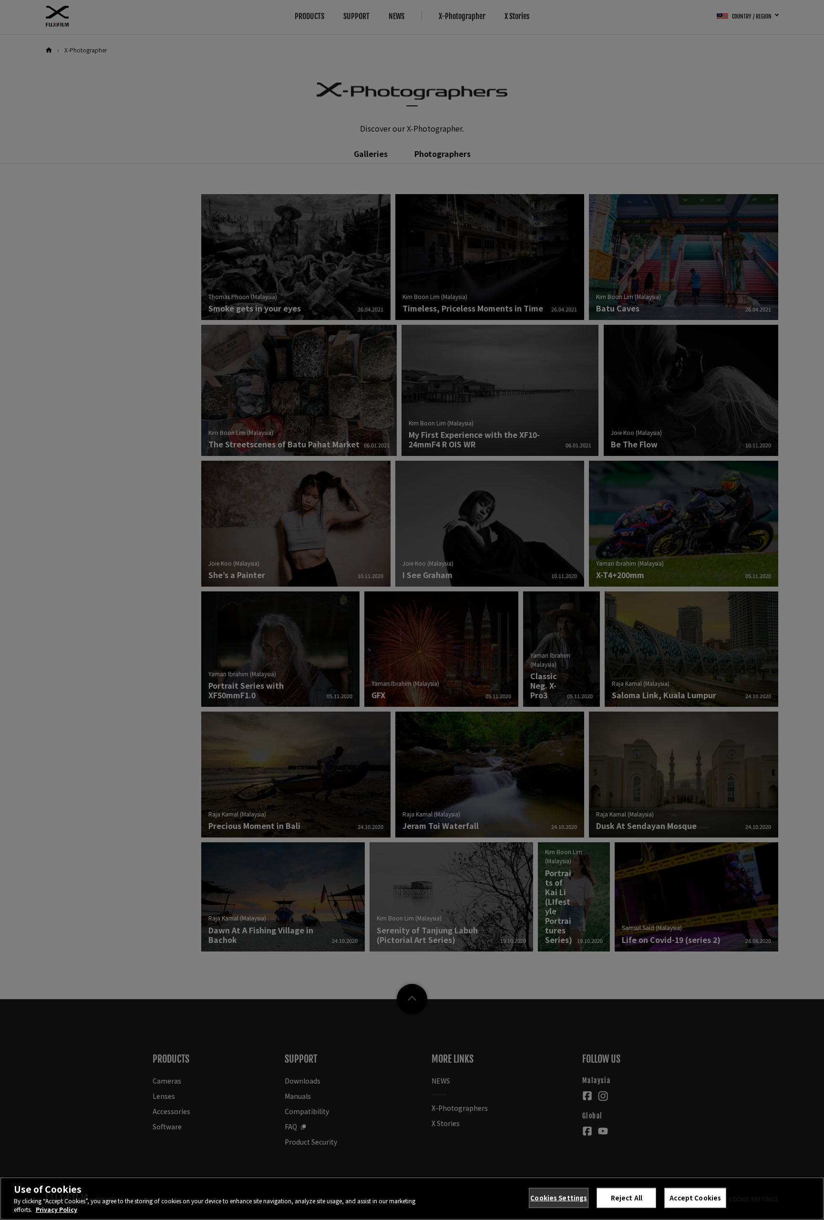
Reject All (626, 1197)
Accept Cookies (695, 1197)
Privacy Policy (56, 1209)
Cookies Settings (558, 1197)
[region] (412, 1198)
